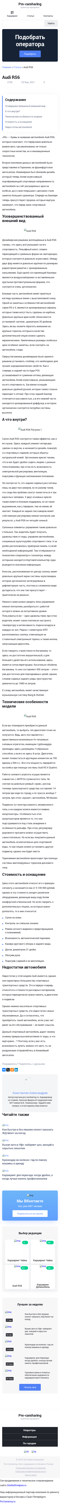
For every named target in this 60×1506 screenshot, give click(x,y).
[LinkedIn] (16, 1069)
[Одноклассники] (12, 1069)
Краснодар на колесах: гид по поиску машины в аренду (39, 1346)
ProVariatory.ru (7, 1501)
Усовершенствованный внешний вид (25, 105)
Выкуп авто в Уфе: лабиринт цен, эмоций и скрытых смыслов (38, 1331)
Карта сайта (31, 1475)
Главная (6, 67)
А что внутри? (12, 111)
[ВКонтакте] (4, 1069)
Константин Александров (30, 1092)
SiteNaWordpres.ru (16, 1485)
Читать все (30, 1387)
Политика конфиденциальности (30, 1472)
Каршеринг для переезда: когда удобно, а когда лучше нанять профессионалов (38, 1360)
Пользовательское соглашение (31, 1468)
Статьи (17, 67)
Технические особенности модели (23, 116)
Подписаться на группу (30, 1213)
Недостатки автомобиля (18, 127)
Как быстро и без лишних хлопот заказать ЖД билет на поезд (39, 1317)
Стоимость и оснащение (18, 121)
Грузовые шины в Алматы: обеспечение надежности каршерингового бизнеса (37, 1375)
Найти (51, 23)
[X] (8, 1069)
